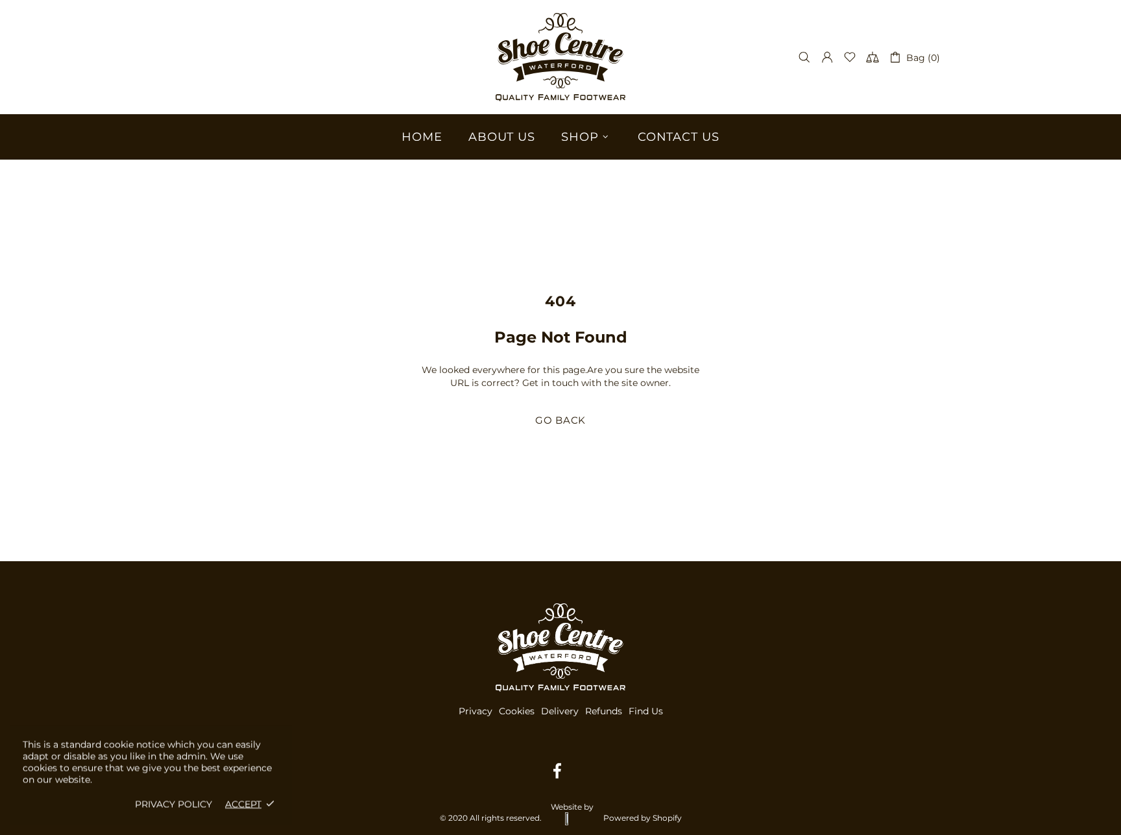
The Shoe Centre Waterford (560, 57)
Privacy (475, 711)
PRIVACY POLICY (173, 804)
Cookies (517, 711)
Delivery (560, 711)
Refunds (603, 711)
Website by (572, 807)
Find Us (646, 711)
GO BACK (560, 420)
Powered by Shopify (642, 818)
